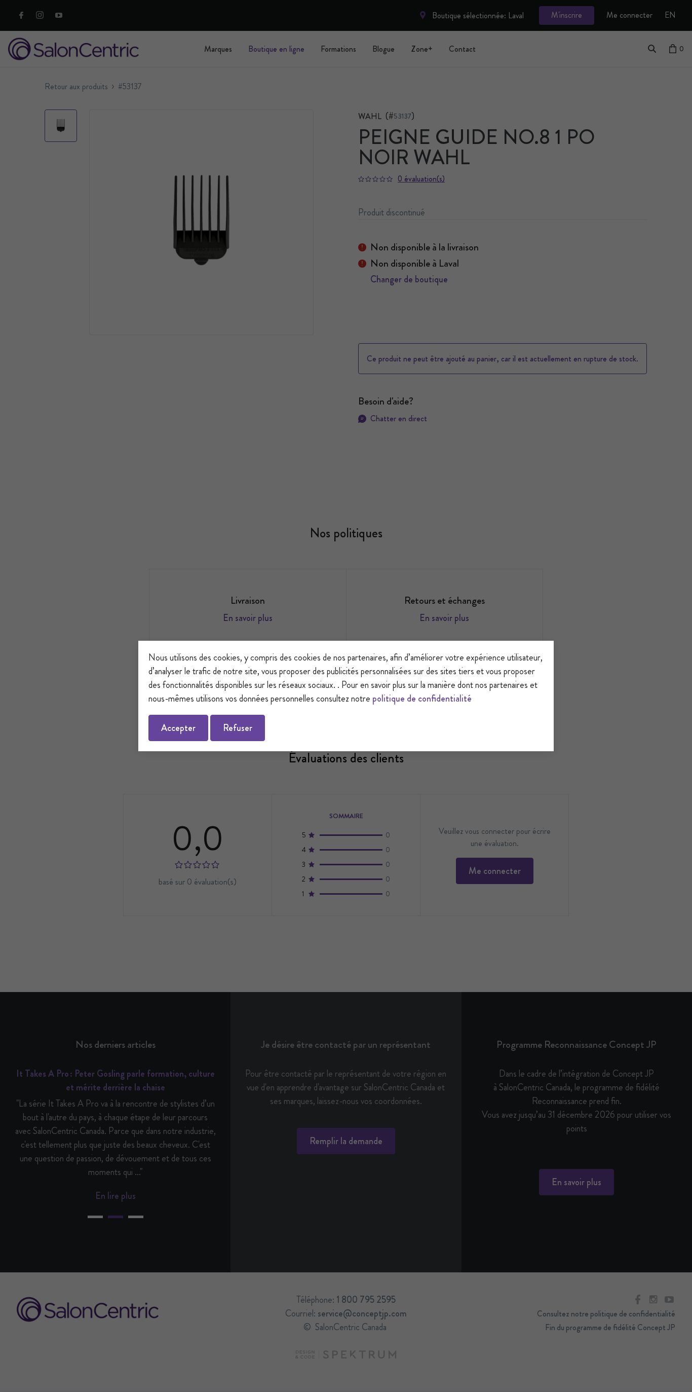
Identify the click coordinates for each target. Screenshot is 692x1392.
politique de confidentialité (422, 698)
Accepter (178, 728)
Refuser (237, 728)
